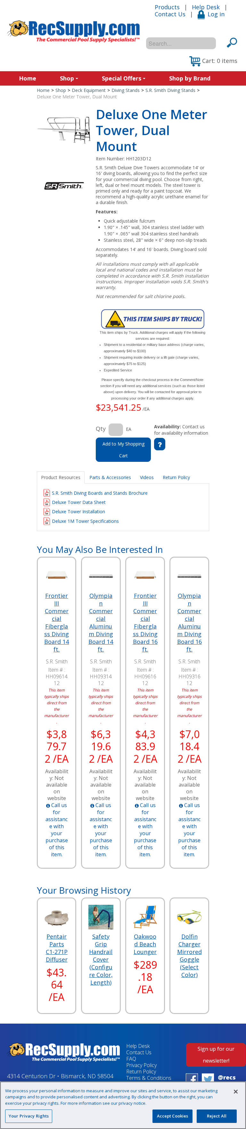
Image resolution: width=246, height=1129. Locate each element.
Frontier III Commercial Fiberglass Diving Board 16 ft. (145, 622)
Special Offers (121, 78)
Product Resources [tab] (60, 477)
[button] (213, 61)
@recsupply (227, 1080)
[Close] (236, 1092)
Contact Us (170, 14)
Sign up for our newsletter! (216, 1054)
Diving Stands (125, 90)
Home (27, 78)
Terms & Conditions (148, 1077)
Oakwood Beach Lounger (145, 944)
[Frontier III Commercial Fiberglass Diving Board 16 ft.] (145, 576)
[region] (123, 1105)
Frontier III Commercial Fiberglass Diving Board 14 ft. (56, 622)
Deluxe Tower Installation (78, 511)
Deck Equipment (89, 90)
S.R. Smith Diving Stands (170, 90)
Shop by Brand (189, 78)
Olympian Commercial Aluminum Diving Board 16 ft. (189, 622)
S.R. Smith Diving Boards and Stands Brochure (100, 493)
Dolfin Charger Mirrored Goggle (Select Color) (189, 956)
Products (167, 7)
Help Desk (206, 7)
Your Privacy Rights (29, 1116)
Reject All (216, 1116)
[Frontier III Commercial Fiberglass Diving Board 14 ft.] (56, 576)
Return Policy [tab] (176, 477)
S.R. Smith (57, 661)
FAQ (131, 1058)
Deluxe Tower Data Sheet (79, 502)
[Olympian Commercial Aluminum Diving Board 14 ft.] (100, 576)
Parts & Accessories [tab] (110, 477)
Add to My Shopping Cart (123, 450)
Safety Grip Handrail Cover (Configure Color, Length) (101, 959)
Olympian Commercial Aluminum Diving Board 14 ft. (100, 622)
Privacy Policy (141, 1065)
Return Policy (141, 1071)
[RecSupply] (73, 31)
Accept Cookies (172, 1116)
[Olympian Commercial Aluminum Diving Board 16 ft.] (189, 576)
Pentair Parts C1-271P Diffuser (57, 948)
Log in (216, 14)
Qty (101, 428)
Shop (67, 78)
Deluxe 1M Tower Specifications (85, 521)
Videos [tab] (147, 477)
